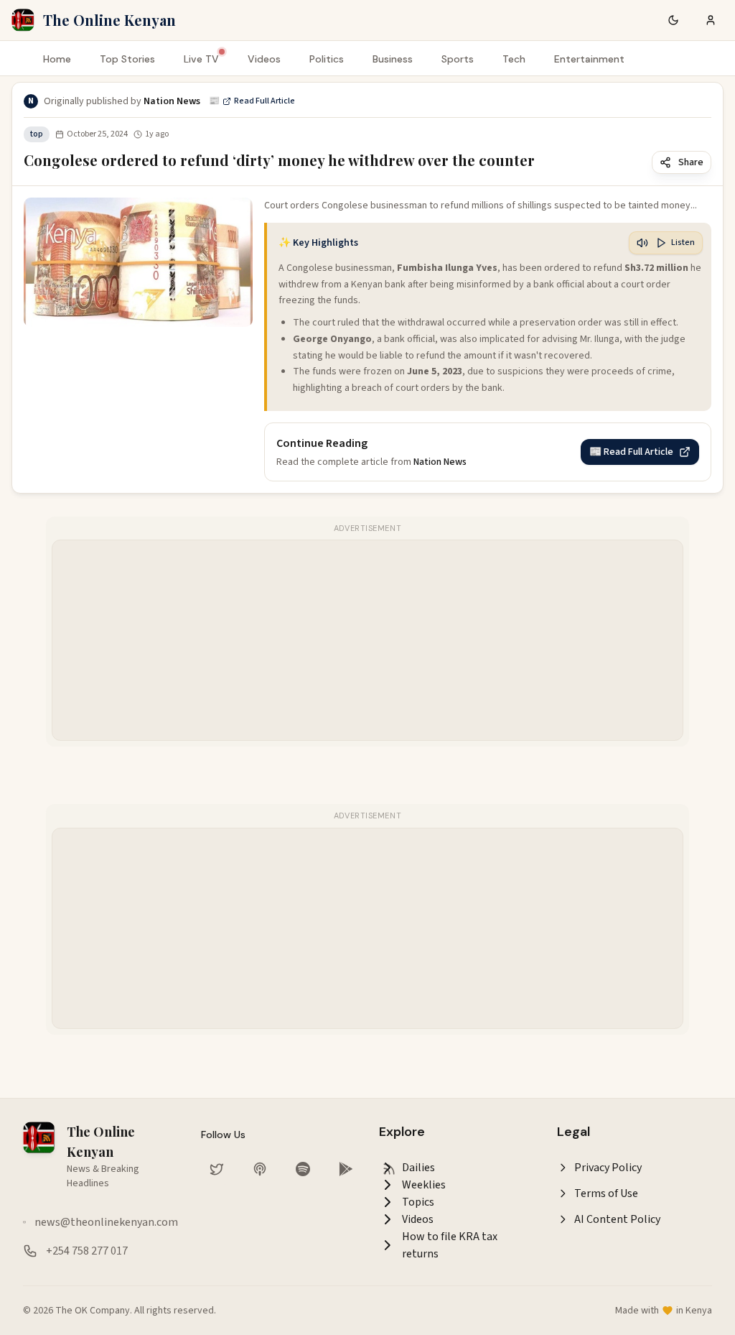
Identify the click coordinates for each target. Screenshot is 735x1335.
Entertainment (589, 58)
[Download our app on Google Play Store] (346, 1169)
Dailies (418, 1167)
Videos (264, 58)
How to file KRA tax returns (449, 1245)
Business (393, 58)
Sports (457, 58)
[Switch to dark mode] (673, 20)
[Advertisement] (368, 641)
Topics (418, 1202)
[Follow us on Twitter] (217, 1169)
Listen (683, 242)
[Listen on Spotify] (303, 1169)
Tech (513, 58)
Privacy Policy (608, 1167)
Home (57, 58)
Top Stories (127, 58)
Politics (326, 58)
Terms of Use (606, 1193)
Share (690, 162)
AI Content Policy (617, 1219)
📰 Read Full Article (252, 101)
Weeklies (424, 1185)
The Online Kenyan (109, 19)
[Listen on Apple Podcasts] (260, 1169)
